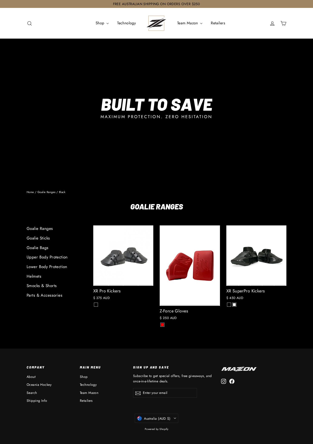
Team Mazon (188, 23)
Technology (126, 23)
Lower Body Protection (47, 267)
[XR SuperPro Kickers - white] (234, 304)
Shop (100, 23)
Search (32, 392)
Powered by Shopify (156, 429)
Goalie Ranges (46, 192)
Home (30, 192)
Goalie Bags (38, 248)
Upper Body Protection (47, 257)
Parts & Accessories (44, 295)
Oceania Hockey (39, 384)
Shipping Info (37, 400)
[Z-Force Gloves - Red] (162, 324)
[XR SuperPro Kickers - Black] (229, 304)
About (31, 376)
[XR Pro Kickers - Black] (96, 304)
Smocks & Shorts (42, 286)
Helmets (34, 276)
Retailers (218, 23)
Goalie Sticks (38, 238)
